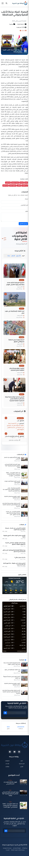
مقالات (7, 766)
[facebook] (19, 752)
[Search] (6, 3)
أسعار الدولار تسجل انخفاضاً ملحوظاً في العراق (16, 341)
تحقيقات (7, 760)
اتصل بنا (8, 850)
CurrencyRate (23, 653)
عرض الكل (5, 238)
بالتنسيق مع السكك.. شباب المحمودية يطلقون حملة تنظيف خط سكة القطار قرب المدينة (11, 489)
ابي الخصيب (24, 185)
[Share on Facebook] (25, 31)
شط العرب (8, 183)
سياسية (11, 24)
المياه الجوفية (15, 183)
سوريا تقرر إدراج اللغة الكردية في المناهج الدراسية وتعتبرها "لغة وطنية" (12, 466)
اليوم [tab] (23, 255)
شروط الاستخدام (17, 848)
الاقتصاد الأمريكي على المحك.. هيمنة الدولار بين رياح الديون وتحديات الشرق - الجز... (13, 513)
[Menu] (2, 3)
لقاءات (7, 763)
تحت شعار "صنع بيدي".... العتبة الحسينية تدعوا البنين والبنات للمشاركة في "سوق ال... (13, 474)
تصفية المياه (13, 185)
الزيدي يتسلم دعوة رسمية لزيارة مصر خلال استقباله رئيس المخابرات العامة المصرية (14, 399)
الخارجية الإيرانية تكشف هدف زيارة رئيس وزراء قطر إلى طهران (15, 283)
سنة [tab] (9, 255)
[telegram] (10, 752)
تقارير (21, 766)
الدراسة (21, 183)
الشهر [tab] (13, 255)
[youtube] (14, 752)
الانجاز (26, 183)
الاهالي (18, 185)
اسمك (26, 199)
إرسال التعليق (23, 223)
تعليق (26, 211)
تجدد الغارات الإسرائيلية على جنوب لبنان (14, 312)
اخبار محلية (22, 763)
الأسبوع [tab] (18, 255)
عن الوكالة (24, 848)
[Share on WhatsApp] (22, 31)
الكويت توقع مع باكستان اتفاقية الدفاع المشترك (16, 369)
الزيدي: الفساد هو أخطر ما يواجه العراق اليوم (12, 481)
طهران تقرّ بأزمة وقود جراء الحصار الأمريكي (12, 458)
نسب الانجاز (5, 185)
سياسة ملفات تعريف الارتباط (18, 850)
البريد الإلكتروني (24, 205)
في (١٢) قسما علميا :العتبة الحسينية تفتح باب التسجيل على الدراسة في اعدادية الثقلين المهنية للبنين (15, 426)
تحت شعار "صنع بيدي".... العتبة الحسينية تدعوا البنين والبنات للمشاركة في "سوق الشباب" (10, 805)
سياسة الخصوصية (7, 848)
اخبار (22, 760)
